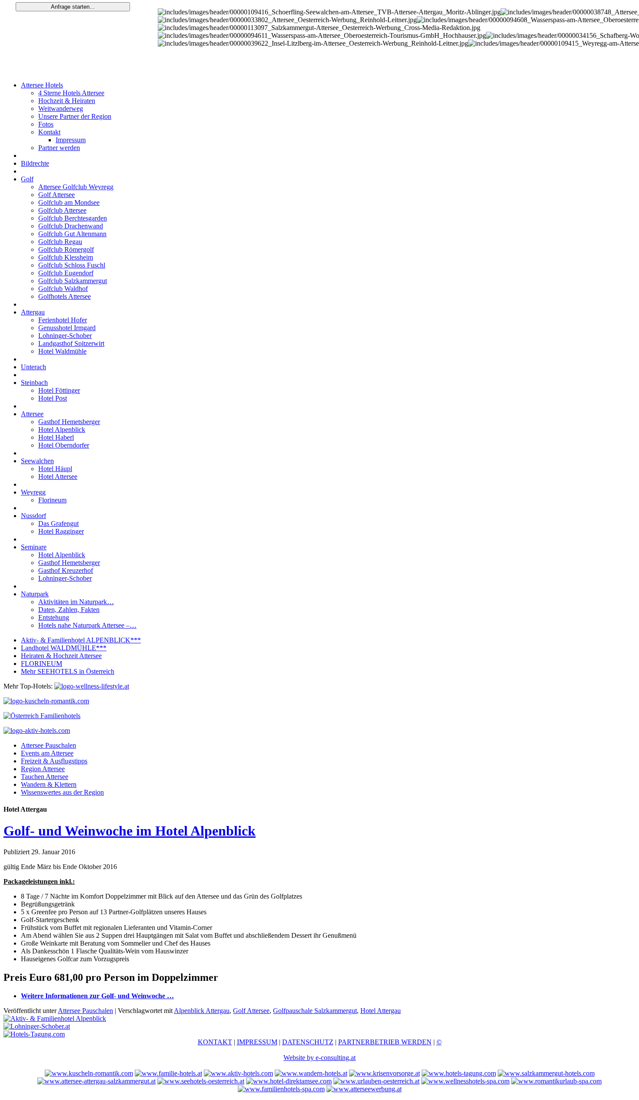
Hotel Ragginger (61, 531)
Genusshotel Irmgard (67, 327)
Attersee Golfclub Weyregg (75, 187)
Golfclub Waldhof (63, 288)
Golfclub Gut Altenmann (72, 233)
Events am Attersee (47, 753)
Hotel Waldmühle (62, 351)
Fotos (45, 124)
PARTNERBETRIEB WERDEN (385, 1042)
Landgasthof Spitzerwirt (71, 343)
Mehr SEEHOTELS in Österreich (67, 671)
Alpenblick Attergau (202, 1010)
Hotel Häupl (55, 468)
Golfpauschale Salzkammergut (315, 1010)
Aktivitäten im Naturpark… (76, 601)
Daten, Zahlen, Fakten (69, 609)
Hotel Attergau (380, 1010)
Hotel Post (52, 398)
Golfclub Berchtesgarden (72, 218)
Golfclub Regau (60, 241)
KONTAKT (215, 1042)
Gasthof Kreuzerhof (65, 570)
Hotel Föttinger (59, 390)
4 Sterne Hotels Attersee (71, 93)
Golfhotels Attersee (64, 296)
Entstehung (53, 617)
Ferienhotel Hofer (62, 320)
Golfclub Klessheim (65, 257)
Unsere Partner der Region (74, 116)
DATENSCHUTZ (307, 1042)
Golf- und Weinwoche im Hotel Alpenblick (129, 831)
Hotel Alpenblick (61, 429)
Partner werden (59, 147)
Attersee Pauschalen (48, 745)
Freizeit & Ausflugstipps (54, 761)
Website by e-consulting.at (319, 1057)
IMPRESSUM (257, 1042)
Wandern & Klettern (49, 784)
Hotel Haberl (56, 437)
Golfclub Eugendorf (65, 273)
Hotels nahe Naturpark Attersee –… (87, 625)
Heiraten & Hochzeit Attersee (61, 655)
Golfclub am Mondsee (69, 202)
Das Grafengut (58, 523)
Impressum (71, 140)
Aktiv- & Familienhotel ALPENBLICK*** (81, 640)
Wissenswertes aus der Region (62, 792)
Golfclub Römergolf (66, 249)
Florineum (52, 500)
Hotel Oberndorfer (63, 445)
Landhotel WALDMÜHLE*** (63, 648)
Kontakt (49, 132)
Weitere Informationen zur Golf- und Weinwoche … (97, 996)
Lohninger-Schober (65, 335)
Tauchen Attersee (44, 776)
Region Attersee (43, 768)
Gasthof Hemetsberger (69, 421)
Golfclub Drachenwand (70, 226)
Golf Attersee (56, 194)
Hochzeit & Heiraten (66, 100)
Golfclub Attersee (62, 210)
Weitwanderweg (60, 108)
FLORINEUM (41, 663)
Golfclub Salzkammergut (72, 280)
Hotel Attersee (57, 476)
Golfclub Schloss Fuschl (71, 265)
